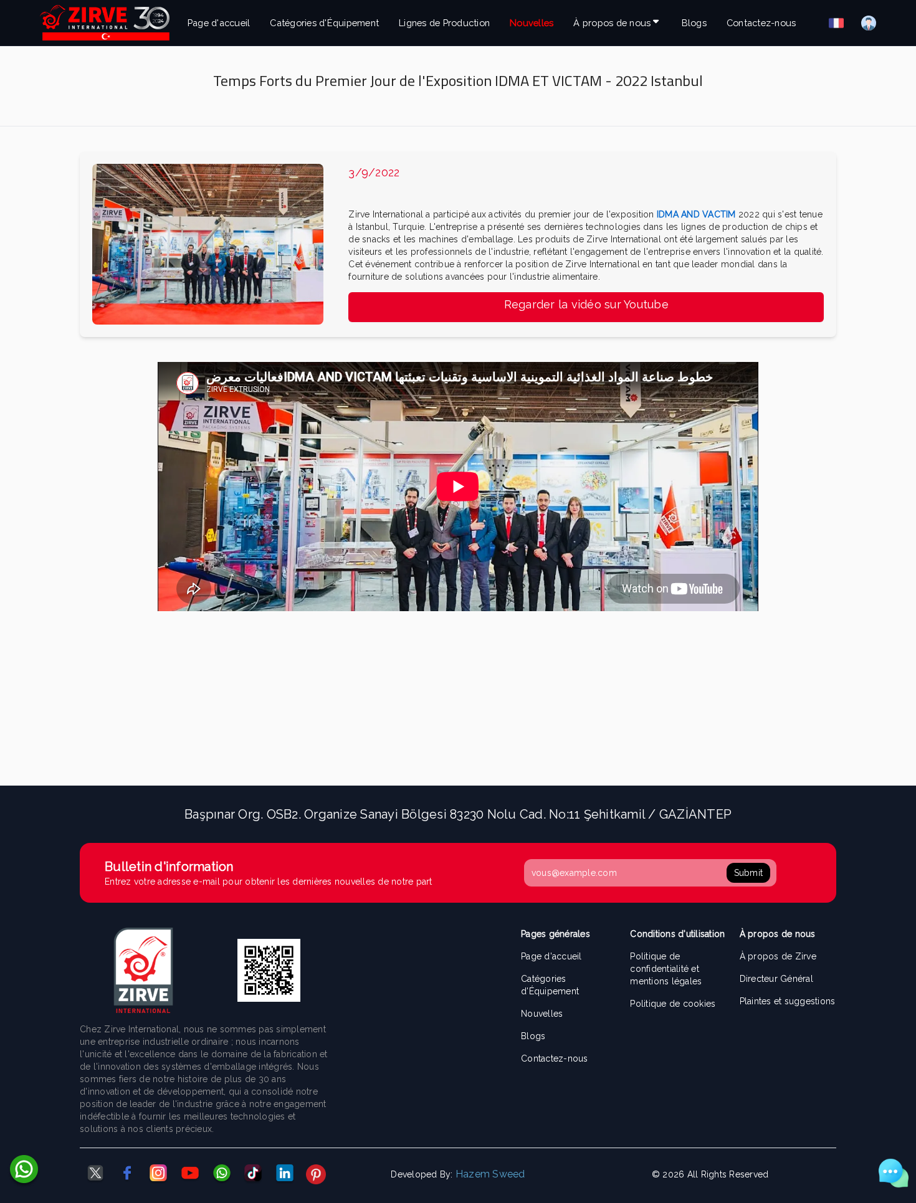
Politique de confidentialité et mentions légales (666, 968)
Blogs (694, 22)
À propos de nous (612, 22)
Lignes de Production (444, 22)
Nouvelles (531, 22)
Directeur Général (776, 979)
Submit (748, 873)
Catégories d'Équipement (324, 22)
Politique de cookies (672, 1004)
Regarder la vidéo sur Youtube (586, 304)
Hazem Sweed (490, 1174)
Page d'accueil (219, 22)
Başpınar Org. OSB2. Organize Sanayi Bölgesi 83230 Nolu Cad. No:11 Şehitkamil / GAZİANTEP (458, 814)
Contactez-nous (761, 22)
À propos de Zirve (778, 956)
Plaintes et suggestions (788, 1001)
